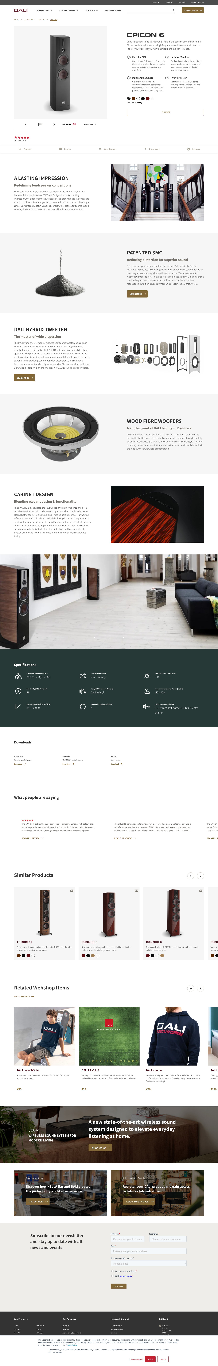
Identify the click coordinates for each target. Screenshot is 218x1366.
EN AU (16, 19)
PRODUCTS (28, 19)
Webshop (65, 1329)
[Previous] (190, 875)
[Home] (20, 10)
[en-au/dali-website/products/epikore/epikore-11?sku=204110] (33, 955)
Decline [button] (163, 1359)
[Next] (200, 875)
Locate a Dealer (116, 1326)
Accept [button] (150, 1359)
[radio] (129, 98)
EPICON (41, 19)
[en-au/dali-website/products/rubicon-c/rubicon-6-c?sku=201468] (212, 955)
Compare (166, 112)
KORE (16, 1326)
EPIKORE (17, 1329)
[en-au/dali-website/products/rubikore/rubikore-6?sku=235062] (97, 955)
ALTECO (39, 1333)
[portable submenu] (97, 10)
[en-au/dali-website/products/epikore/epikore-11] (44, 913)
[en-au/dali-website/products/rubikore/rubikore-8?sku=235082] (157, 955)
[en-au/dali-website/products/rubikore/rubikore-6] (109, 913)
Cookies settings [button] (136, 1359)
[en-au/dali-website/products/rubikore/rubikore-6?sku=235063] (88, 955)
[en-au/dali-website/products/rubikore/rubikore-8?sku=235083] (152, 955)
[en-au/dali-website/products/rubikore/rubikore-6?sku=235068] (93, 955)
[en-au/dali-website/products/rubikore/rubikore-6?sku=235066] (83, 955)
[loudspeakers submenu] (51, 10)
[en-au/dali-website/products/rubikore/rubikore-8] (173, 913)
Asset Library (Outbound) (71, 1333)
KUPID (38, 1329)
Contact (114, 1333)
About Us (65, 1326)
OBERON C (40, 1326)
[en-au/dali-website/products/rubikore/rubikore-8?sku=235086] (148, 955)
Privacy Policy (71, 1345)
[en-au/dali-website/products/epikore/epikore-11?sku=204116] (28, 955)
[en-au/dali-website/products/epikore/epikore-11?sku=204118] (19, 955)
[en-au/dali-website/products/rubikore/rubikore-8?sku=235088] (162, 955)
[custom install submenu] (77, 10)
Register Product (117, 1329)
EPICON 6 (53, 20)
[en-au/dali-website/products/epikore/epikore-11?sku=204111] (23, 955)
